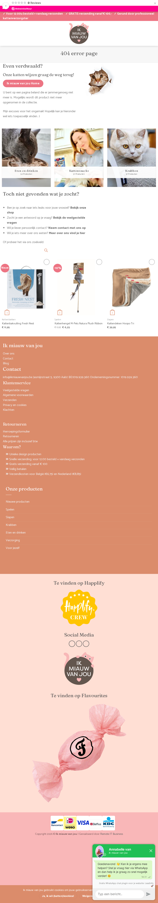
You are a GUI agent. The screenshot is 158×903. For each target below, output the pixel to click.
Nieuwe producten (17, 501)
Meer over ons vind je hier (67, 233)
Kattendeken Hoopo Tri (120, 323)
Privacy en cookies (15, 405)
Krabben (11, 525)
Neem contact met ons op (67, 228)
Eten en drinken (16, 532)
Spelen (10, 509)
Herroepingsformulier (16, 431)
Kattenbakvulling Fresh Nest (18, 323)
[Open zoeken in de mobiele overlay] (46, 250)
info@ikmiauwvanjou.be (17, 377)
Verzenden (10, 400)
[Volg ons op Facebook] (72, 644)
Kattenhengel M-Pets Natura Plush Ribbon (79, 323)
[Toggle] (150, 509)
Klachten (8, 409)
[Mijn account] (5, 33)
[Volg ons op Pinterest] (86, 644)
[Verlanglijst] (11, 33)
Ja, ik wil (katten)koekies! (58, 896)
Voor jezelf (12, 548)
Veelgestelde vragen (16, 390)
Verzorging (13, 540)
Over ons (8, 353)
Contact (8, 358)
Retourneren (11, 436)
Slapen (10, 517)
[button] (140, 33)
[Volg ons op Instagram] (79, 644)
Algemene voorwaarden (18, 395)
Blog (6, 363)
